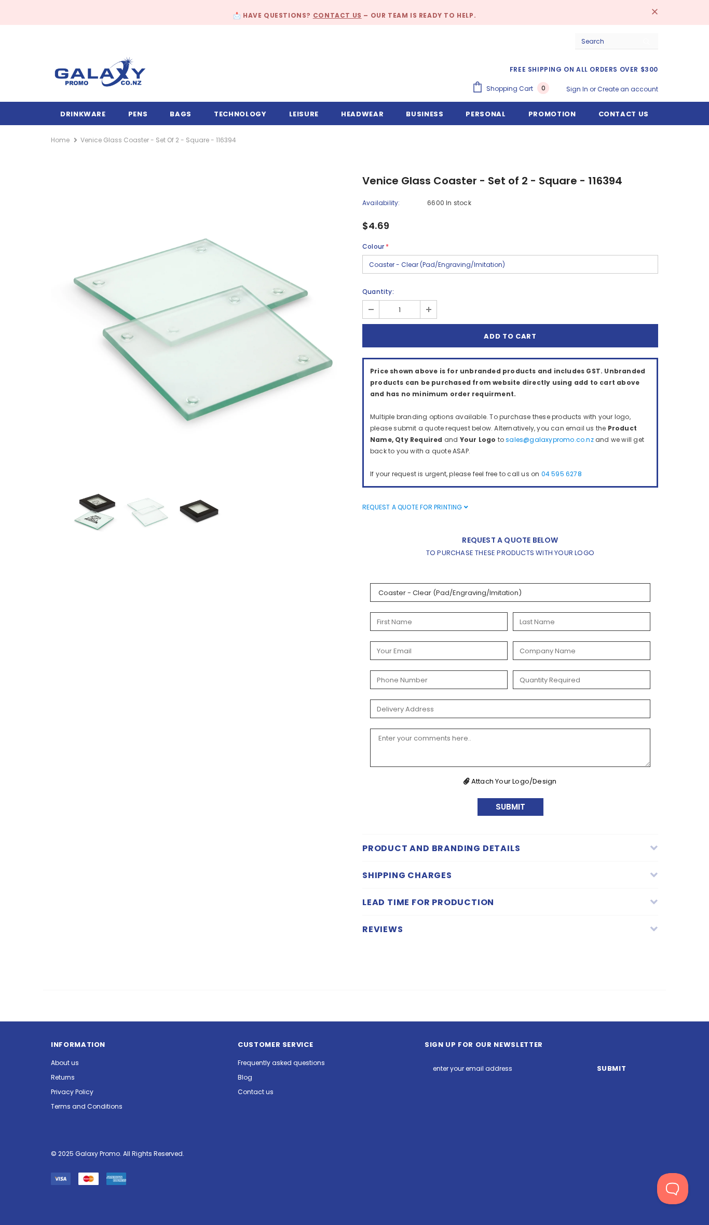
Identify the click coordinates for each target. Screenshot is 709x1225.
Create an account (627, 89)
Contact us (337, 15)
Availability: (381, 202)
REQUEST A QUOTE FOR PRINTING (413, 507)
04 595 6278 (561, 473)
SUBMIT (510, 806)
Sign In (578, 89)
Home (60, 140)
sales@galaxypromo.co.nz (550, 439)
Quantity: (378, 291)
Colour (375, 246)
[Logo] (100, 71)
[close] (654, 12)
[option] (199, 325)
